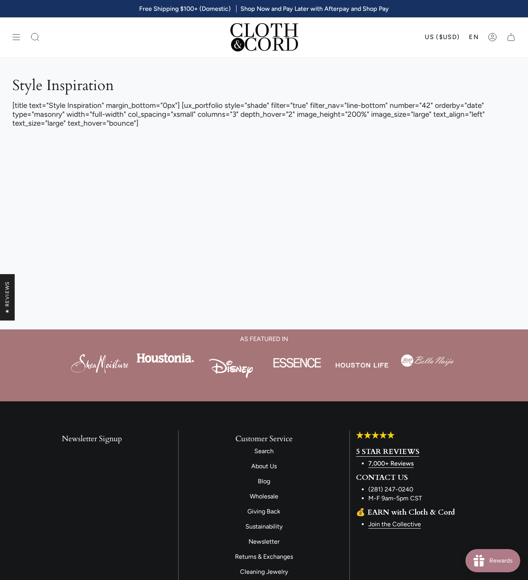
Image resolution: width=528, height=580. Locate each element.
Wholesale (264, 496)
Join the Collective (394, 524)
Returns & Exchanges (264, 556)
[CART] (511, 37)
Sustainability (264, 526)
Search (264, 451)
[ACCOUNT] (492, 37)
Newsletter (264, 541)
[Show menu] (16, 37)
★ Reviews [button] (7, 297)
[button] (35, 37)
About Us (264, 466)
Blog (264, 481)
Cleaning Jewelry (264, 571)
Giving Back (263, 511)
